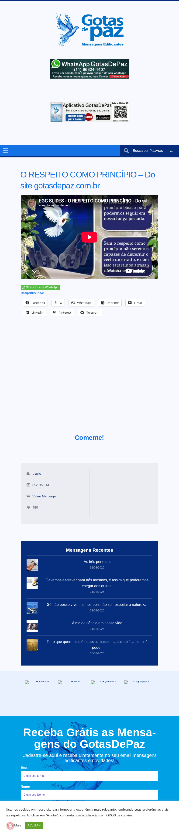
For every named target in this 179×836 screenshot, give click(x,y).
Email (25, 768)
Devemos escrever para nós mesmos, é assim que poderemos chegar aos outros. (97, 583)
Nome (25, 786)
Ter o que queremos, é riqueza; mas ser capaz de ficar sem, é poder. (97, 644)
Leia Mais (14, 825)
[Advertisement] (89, 381)
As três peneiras (97, 562)
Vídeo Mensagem (45, 496)
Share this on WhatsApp (42, 287)
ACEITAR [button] (34, 825)
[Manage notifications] (10, 825)
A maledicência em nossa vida (97, 623)
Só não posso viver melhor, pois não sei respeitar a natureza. (97, 605)
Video (36, 474)
